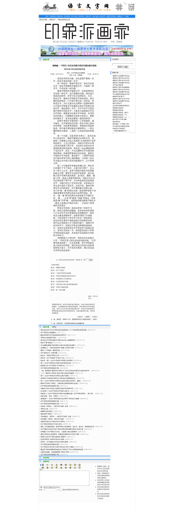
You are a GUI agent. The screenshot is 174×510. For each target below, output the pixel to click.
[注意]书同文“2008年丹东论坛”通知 (52, 439)
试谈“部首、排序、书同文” (50, 396)
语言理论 (81, 16)
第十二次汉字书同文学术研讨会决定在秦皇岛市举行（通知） (61, 381)
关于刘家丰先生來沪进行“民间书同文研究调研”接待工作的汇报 (62, 429)
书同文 (54, 327)
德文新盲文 (116, 122)
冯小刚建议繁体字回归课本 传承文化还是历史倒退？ (58, 345)
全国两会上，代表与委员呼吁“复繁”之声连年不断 (57, 348)
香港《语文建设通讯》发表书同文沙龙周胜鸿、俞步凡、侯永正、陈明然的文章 (67, 427)
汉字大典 (74, 16)
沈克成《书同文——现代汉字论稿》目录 (54, 406)
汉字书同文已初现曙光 (48, 332)
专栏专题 (95, 16)
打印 (94, 317)
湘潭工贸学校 (111, 16)
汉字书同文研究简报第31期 (50, 404)
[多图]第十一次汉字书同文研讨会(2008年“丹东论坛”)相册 (60, 399)
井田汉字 (102, 16)
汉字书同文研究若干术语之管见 (51, 424)
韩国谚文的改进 (118, 108)
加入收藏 (131, 4)
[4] (68, 260)
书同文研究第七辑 (64, 20)
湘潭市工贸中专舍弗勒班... (122, 87)
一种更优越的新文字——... (122, 131)
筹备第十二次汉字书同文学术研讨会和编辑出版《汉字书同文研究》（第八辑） (67, 393)
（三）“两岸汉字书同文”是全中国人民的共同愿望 (57, 373)
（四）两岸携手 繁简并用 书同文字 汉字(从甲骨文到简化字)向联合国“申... (65, 371)
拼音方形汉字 (117, 103)
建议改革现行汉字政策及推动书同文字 (53, 335)
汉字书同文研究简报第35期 (50, 368)
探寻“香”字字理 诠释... (120, 119)
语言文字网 (43, 20)
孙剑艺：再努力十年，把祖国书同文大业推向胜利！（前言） (77, 319)
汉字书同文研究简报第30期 (50, 444)
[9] (79, 260)
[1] (62, 260)
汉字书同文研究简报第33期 (50, 386)
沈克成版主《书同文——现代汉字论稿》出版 (56, 416)
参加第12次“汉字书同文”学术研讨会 (53, 365)
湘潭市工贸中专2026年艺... (122, 78)
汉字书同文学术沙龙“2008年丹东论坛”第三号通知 (57, 447)
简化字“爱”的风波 (46, 343)
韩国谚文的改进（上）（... (122, 117)
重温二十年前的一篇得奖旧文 (50, 350)
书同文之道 (44, 409)
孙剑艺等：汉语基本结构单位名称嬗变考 (70, 323)
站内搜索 (131, 8)
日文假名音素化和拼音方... (122, 106)
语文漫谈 (67, 16)
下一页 (83, 260)
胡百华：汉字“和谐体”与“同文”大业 (52, 358)
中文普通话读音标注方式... (122, 94)
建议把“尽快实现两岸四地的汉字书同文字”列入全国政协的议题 (62, 449)
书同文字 (88, 16)
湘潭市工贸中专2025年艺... (122, 80)
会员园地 (53, 16)
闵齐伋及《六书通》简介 (121, 124)
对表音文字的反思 (119, 128)
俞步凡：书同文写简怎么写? (50, 355)
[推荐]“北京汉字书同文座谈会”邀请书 (53, 437)
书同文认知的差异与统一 (49, 338)
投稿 (127, 16)
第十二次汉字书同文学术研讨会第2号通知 (55, 376)
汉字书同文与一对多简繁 (49, 353)
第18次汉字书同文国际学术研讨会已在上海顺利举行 (58, 340)
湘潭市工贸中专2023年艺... (122, 99)
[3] (66, 260)
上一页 (58, 260)
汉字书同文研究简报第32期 (50, 401)
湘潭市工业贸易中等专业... (122, 76)
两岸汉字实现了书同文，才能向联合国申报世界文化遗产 (60, 383)
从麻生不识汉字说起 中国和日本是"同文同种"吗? (57, 388)
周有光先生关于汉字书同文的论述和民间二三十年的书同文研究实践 (63, 330)
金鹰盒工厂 (120, 16)
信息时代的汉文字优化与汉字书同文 (53, 421)
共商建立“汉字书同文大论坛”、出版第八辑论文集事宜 (59, 432)
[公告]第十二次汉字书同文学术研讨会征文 (55, 391)
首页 (47, 16)
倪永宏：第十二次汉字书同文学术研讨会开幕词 (57, 360)
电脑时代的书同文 (47, 411)
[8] (77, 260)
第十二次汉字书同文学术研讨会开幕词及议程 (56, 363)
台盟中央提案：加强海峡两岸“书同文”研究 (55, 452)
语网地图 (131, 6)
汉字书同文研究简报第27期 (50, 454)
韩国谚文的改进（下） (120, 115)
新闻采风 (60, 16)
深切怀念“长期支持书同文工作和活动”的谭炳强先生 (58, 378)
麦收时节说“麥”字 (119, 96)
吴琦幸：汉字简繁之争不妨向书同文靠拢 (54, 442)
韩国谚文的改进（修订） (121, 112)
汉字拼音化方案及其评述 (121, 126)
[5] (71, 260)
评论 (80, 317)
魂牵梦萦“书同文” (46, 414)
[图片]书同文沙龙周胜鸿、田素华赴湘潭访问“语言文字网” (60, 434)
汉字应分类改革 (118, 85)
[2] (64, 260)
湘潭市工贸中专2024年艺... (122, 90)
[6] (73, 260)
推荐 (87, 317)
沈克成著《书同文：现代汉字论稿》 (53, 419)
